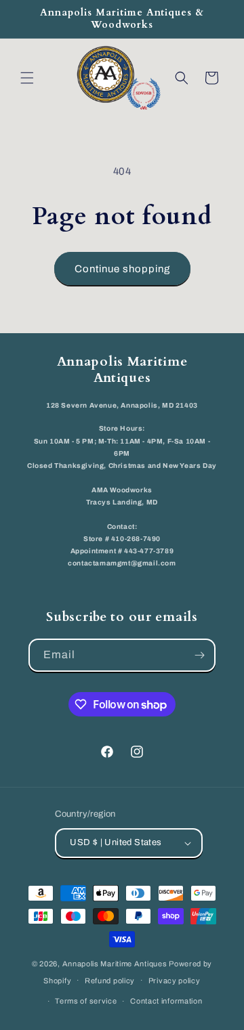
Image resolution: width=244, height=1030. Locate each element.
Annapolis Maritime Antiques (114, 964)
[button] (27, 78)
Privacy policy (174, 981)
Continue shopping (122, 268)
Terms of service (86, 1001)
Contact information (166, 1001)
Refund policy (110, 981)
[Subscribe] (199, 655)
